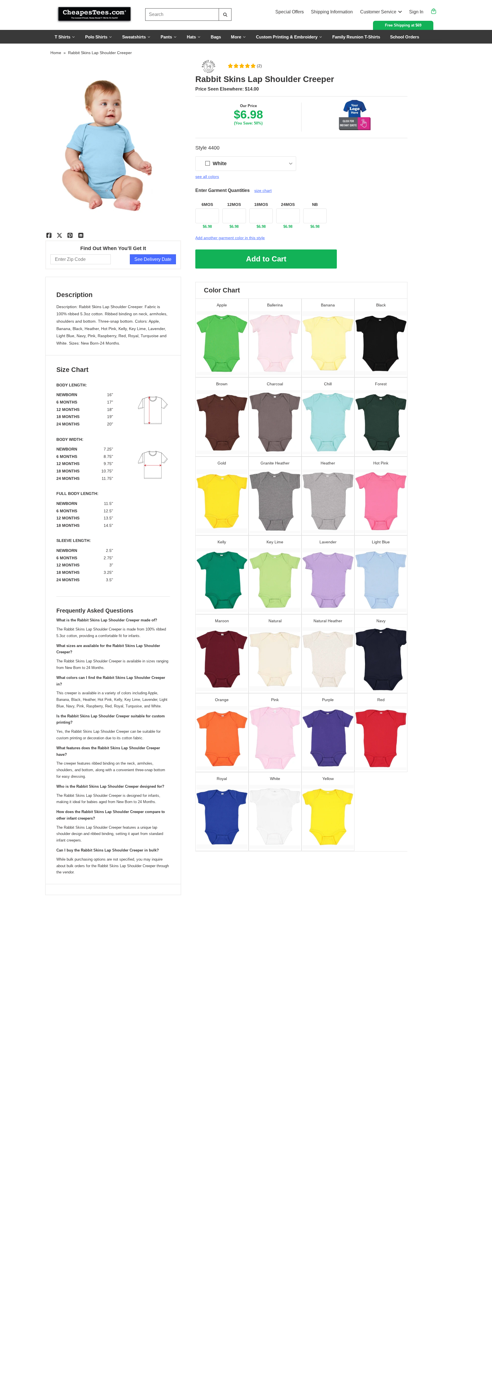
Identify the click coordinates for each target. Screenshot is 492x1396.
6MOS (207, 204)
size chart (263, 190)
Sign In (416, 11)
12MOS (234, 204)
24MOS (288, 204)
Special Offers (289, 11)
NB (315, 204)
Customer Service (378, 11)
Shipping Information (332, 11)
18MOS (261, 204)
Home (55, 52)
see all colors (207, 176)
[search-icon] (225, 14)
